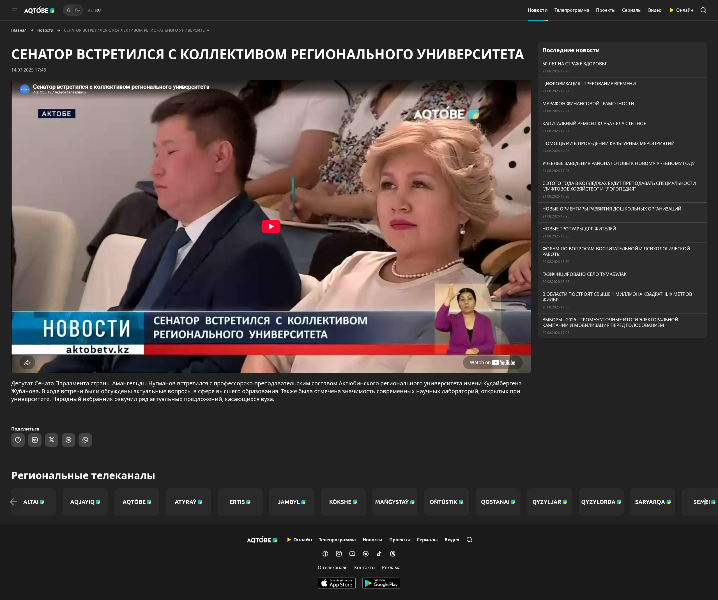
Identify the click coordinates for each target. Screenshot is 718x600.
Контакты (364, 567)
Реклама (391, 567)
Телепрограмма (571, 10)
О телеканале (333, 567)
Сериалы (631, 10)
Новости (538, 10)
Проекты (605, 10)
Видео (655, 10)
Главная (19, 30)
